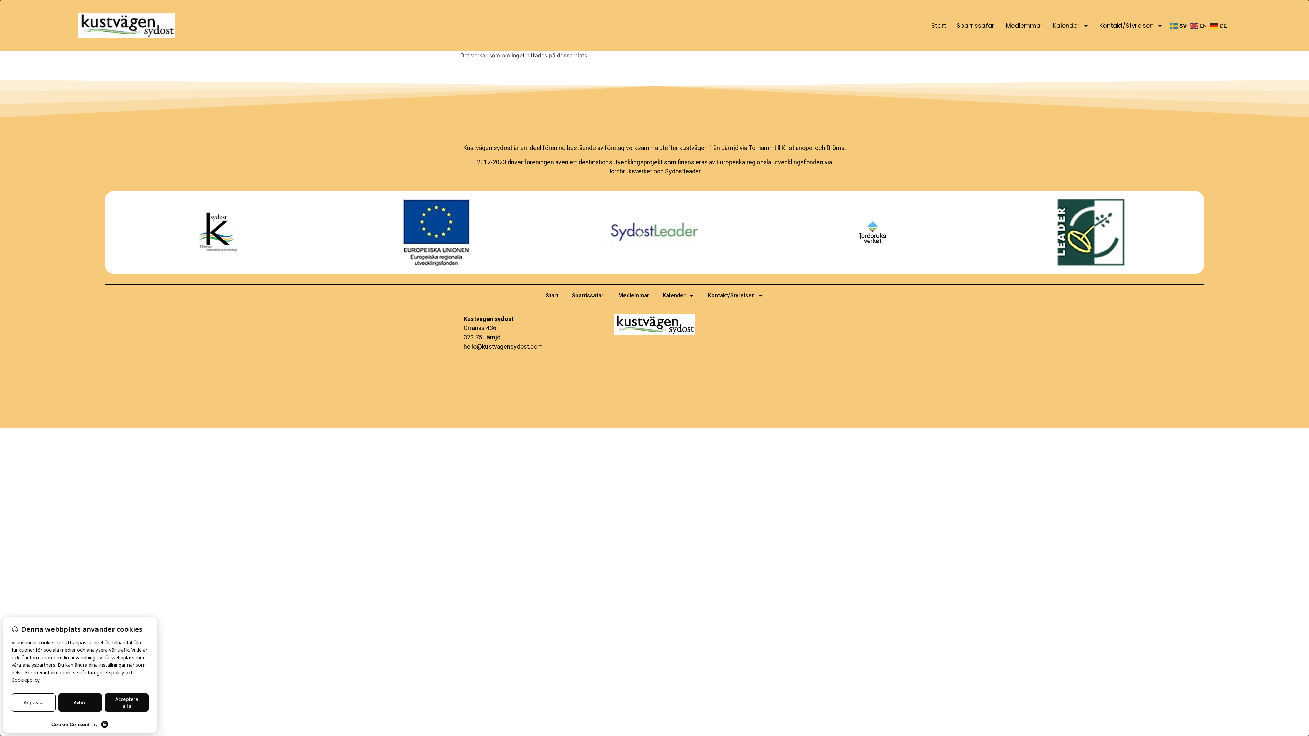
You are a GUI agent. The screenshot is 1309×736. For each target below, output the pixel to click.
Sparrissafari (976, 25)
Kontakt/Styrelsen (1126, 25)
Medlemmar (1024, 25)
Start (938, 25)
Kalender (1066, 25)
